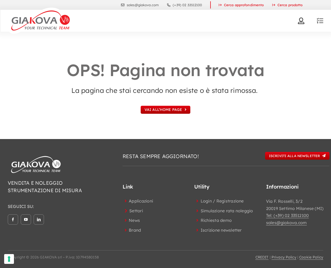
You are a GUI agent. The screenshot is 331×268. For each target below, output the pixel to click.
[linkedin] (39, 219)
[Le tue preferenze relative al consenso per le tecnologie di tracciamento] (9, 259)
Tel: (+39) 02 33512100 (287, 215)
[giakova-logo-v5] (40, 9)
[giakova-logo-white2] (36, 157)
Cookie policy (311, 257)
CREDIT (262, 257)
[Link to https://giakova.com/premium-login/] (301, 21)
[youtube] (26, 219)
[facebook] (13, 219)
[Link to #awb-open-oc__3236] (320, 21)
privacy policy (284, 257)
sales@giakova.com (286, 222)
